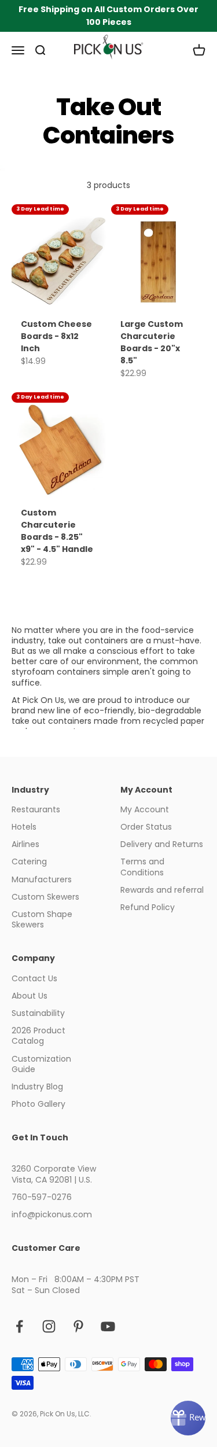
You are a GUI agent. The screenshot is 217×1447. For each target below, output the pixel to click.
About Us (29, 996)
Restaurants (36, 809)
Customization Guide (41, 1064)
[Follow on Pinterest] (78, 1326)
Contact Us (34, 978)
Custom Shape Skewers (42, 919)
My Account (144, 809)
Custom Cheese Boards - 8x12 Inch (56, 336)
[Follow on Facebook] (19, 1326)
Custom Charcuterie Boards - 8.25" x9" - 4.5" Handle (57, 531)
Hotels (24, 827)
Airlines (25, 844)
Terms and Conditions (142, 866)
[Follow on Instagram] (49, 1326)
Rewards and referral (162, 890)
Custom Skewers (45, 897)
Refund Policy (147, 907)
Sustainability (38, 1013)
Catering (29, 861)
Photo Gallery (38, 1104)
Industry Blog (37, 1086)
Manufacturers (42, 879)
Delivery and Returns (161, 844)
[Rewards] (188, 1418)
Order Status (146, 827)
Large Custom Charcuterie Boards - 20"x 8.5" (151, 342)
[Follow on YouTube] (108, 1326)
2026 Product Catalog (38, 1035)
